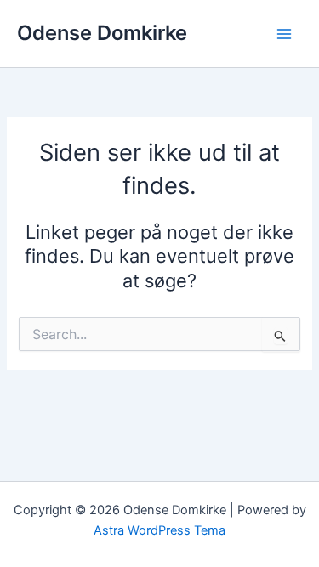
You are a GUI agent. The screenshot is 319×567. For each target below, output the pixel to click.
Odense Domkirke (102, 32)
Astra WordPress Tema (159, 530)
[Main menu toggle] (284, 34)
